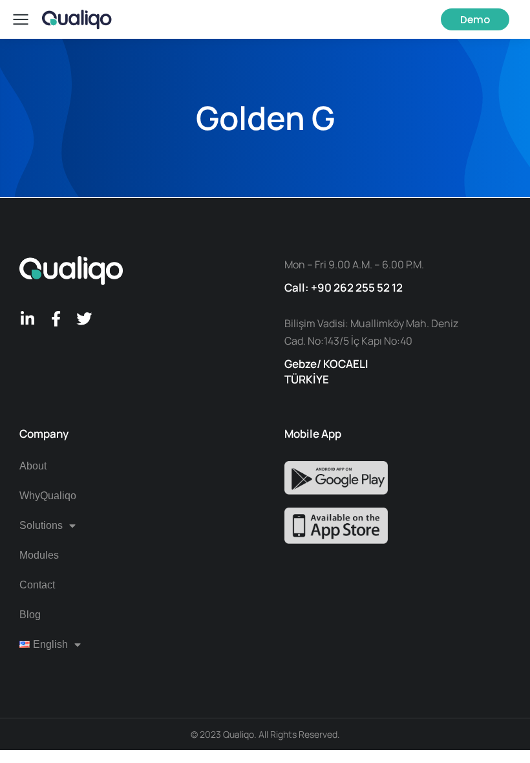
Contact (37, 584)
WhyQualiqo (47, 495)
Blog (30, 614)
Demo (475, 20)
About (33, 465)
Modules (39, 555)
